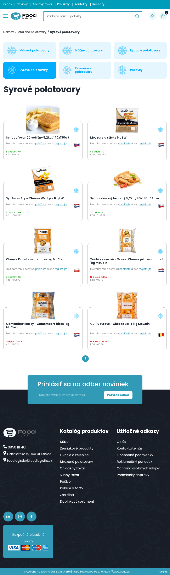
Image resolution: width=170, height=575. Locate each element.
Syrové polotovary (65, 32)
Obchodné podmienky (135, 455)
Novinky (22, 4)
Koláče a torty (71, 488)
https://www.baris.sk (116, 571)
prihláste (40, 143)
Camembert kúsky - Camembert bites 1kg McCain (37, 325)
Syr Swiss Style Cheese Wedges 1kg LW (35, 198)
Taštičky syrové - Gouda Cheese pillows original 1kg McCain (126, 261)
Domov (8, 32)
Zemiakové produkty (77, 448)
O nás (7, 4)
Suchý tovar (69, 475)
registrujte (61, 143)
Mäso (64, 441)
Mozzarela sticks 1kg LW (108, 138)
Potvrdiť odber (118, 395)
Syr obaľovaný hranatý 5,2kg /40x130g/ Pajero (126, 198)
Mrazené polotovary (32, 32)
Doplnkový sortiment (77, 501)
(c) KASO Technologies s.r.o (85, 571)
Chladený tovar (72, 468)
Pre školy (63, 4)
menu (5, 15)
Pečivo (65, 481)
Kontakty (81, 4)
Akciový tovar (42, 4)
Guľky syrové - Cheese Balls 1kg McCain (120, 324)
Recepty (98, 4)
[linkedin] (8, 516)
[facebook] (31, 516)
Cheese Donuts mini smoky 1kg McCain (35, 259)
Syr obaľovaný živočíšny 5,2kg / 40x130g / (37, 138)
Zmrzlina (67, 494)
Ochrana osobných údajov (138, 468)
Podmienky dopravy (133, 475)
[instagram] (20, 516)
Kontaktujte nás (129, 448)
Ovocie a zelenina (74, 455)
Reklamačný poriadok (134, 461)
